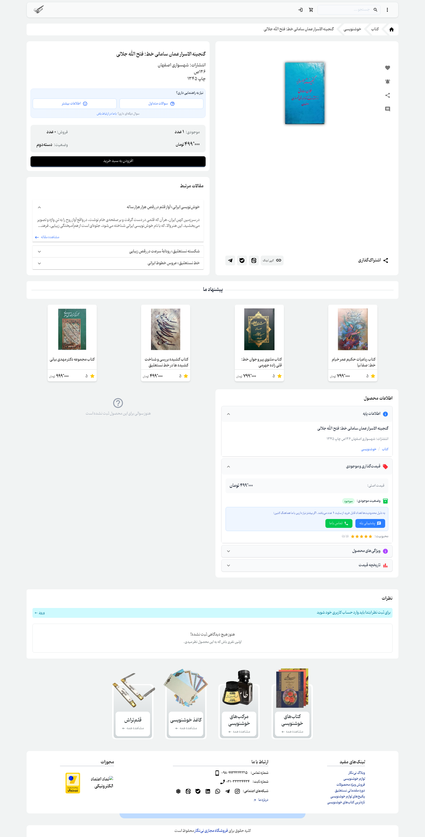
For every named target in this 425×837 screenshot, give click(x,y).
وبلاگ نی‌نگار (357, 773)
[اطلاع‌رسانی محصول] (388, 82)
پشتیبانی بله (367, 523)
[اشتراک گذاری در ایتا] (254, 260)
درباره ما (263, 800)
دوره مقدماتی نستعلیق (350, 791)
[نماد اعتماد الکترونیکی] (101, 783)
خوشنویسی (368, 449)
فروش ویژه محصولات (350, 785)
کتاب (385, 449)
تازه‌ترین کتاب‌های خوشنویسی (346, 803)
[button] (212, 613)
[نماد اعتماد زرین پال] (72, 783)
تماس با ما (336, 523)
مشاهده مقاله (50, 237)
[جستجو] (375, 10)
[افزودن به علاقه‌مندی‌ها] (388, 68)
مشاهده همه (294, 731)
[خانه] (389, 29)
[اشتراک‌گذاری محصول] (388, 95)
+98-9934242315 (234, 773)
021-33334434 (238, 782)
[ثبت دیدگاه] (388, 109)
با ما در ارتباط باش (107, 113)
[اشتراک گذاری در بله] (242, 260)
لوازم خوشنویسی (354, 779)
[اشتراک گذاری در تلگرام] (230, 260)
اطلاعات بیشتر (71, 104)
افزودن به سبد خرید (118, 161)
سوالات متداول (158, 104)
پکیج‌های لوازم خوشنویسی (347, 797)
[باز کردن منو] (387, 10)
